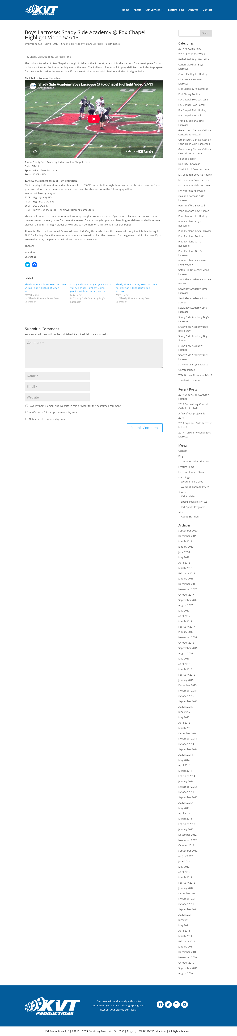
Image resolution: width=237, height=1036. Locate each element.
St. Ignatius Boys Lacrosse (193, 364)
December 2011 (187, 893)
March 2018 (185, 568)
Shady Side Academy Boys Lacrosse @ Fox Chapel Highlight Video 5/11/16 (136, 288)
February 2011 (186, 941)
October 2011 (186, 904)
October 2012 (186, 845)
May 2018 (183, 557)
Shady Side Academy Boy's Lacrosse (82, 43)
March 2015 (185, 728)
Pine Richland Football (191, 236)
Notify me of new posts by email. (48, 419)
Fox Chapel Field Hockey (192, 110)
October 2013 (186, 792)
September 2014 (187, 749)
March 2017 (185, 621)
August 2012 (185, 856)
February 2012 (186, 882)
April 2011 (184, 930)
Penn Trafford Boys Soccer (193, 210)
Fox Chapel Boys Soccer (191, 105)
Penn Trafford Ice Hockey (192, 216)
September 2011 (187, 909)
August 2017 (185, 605)
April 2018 (184, 562)
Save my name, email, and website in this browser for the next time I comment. (75, 406)
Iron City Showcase (189, 164)
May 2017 (183, 610)
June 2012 (184, 861)
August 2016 (185, 653)
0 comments (112, 43)
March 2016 (185, 669)
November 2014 (187, 738)
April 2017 (184, 616)
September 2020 (187, 530)
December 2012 (187, 834)
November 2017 (187, 589)
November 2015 (187, 690)
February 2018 (186, 573)
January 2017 (185, 632)
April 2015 (184, 722)
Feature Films (176, 10)
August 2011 (185, 914)
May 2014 (183, 760)
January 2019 (185, 546)
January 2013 (185, 829)
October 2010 (186, 962)
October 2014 (186, 744)
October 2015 (186, 696)
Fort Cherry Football (189, 94)
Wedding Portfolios (192, 481)
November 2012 (187, 840)
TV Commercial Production (193, 461)
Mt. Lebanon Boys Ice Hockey (195, 174)
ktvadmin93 (35, 43)
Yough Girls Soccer (189, 380)
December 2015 (187, 685)
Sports (182, 492)
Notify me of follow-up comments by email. (54, 412)
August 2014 (185, 754)
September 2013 (187, 797)
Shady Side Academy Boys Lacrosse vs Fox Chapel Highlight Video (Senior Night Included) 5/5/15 (90, 288)
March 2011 (185, 936)
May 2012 (183, 866)
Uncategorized (186, 369)
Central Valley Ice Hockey (192, 74)
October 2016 (186, 642)
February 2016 (186, 674)
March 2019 (185, 541)
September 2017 (187, 600)
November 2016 (187, 637)
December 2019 (187, 536)
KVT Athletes (188, 496)
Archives (193, 10)
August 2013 (185, 802)
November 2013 (187, 786)
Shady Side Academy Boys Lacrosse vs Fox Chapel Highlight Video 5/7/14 (45, 288)
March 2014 (185, 770)
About (137, 10)
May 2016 (183, 658)
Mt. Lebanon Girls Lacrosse (194, 185)
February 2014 (186, 776)
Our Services (152, 10)
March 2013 (185, 818)
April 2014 (184, 765)
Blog (180, 456)
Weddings (184, 477)
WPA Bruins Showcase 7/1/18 (195, 375)
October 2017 (186, 594)
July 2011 (183, 920)
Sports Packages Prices (194, 501)
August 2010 (185, 973)
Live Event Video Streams (192, 472)
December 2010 (187, 952)
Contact (207, 10)
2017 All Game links (189, 48)
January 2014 (185, 781)
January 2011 (185, 946)
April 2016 (184, 664)
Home (125, 10)
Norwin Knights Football (192, 190)
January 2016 (185, 680)
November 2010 (187, 957)
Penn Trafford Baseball (191, 205)
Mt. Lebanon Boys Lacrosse (194, 180)
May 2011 (183, 925)
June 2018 (184, 552)
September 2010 (187, 968)
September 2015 (187, 701)
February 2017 (186, 626)
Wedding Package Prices (195, 487)
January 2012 (185, 888)
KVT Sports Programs (193, 507)
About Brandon (190, 516)
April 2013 (184, 813)
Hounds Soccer (187, 158)
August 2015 (185, 706)
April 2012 (184, 872)
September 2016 (187, 648)
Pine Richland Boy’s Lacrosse (194, 231)
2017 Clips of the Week (191, 54)
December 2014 (187, 733)
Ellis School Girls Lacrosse (193, 88)
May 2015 (183, 717)
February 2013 (186, 824)
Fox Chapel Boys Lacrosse (193, 99)
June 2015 (184, 712)
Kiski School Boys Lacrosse (193, 169)
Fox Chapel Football (189, 115)
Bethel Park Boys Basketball (194, 59)
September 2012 (187, 850)
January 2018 (185, 578)
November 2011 (187, 898)
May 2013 (183, 808)
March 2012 (185, 877)
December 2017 (187, 584)
